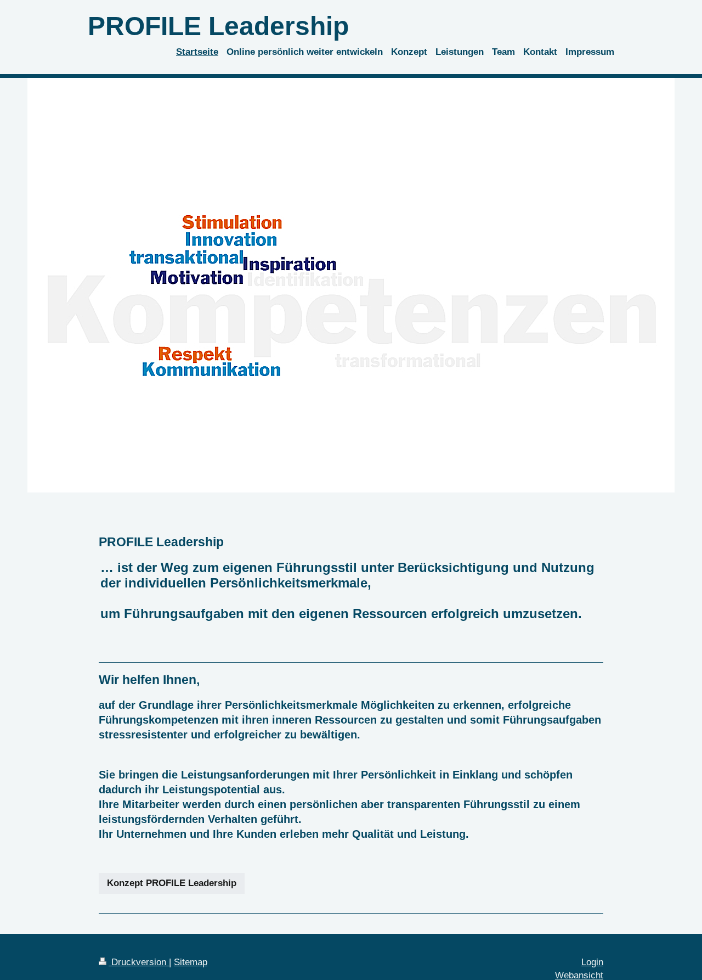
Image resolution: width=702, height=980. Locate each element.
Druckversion (139, 962)
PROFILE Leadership (218, 26)
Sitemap (190, 962)
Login (592, 962)
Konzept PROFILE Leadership (171, 883)
